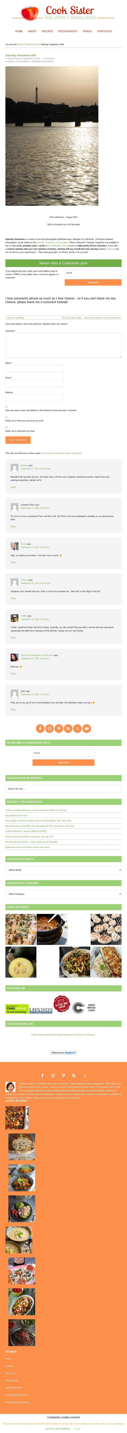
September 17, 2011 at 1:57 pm (35, 508)
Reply (13, 487)
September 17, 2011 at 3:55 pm (35, 547)
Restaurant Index (13, 1387)
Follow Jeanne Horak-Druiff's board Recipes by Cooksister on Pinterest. (63, 1035)
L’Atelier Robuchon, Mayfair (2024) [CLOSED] (25, 831)
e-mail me (110, 249)
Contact (9, 1366)
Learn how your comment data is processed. (62, 453)
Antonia (24, 465)
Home (8, 1358)
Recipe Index (11, 1380)
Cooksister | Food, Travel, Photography (63, 13)
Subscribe (93, 282)
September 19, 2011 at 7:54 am (35, 619)
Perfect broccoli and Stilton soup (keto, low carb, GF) (29, 837)
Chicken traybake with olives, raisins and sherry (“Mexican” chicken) (36, 810)
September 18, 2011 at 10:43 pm (35, 583)
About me (10, 1373)
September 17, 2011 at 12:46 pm (35, 468)
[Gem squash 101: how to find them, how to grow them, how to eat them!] (20, 963)
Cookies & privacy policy (17, 1402)
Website (9, 392)
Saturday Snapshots (42, 61)
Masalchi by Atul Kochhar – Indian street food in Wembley (31, 842)
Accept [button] (77, 1429)
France (11, 61)
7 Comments (49, 58)
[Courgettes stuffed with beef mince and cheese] (106, 963)
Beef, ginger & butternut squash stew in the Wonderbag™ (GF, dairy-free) (38, 821)
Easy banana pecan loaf (16, 815)
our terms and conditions (57, 1428)
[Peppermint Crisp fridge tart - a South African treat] (20, 930)
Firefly (23, 616)
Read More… (75, 1097)
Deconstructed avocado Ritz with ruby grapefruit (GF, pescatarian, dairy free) (39, 826)
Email (8, 378)
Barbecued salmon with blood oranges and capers (27, 847)
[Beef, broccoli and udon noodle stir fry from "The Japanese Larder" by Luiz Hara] (74, 963)
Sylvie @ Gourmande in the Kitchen (37, 655)
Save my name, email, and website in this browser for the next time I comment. (41, 410)
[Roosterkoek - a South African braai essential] (106, 930)
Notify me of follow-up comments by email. (24, 421)
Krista (23, 544)
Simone (24, 580)
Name (8, 363)
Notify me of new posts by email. (20, 431)
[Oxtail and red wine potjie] (52, 930)
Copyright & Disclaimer (16, 1395)
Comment (10, 331)
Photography (23, 61)
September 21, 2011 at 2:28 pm (35, 694)
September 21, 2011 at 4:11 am (35, 658)
